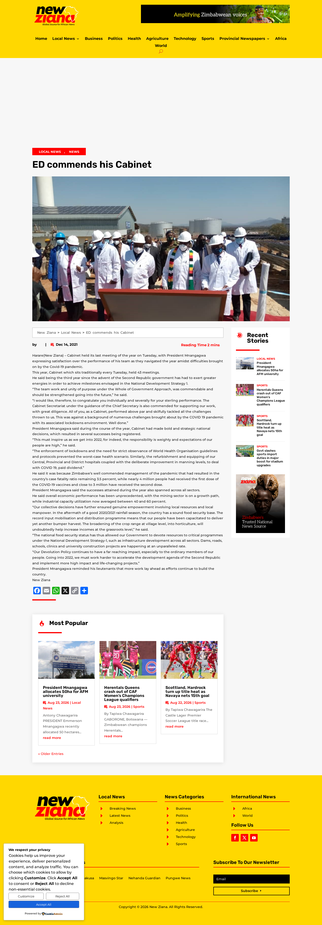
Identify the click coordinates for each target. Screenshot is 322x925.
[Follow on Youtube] (254, 838)
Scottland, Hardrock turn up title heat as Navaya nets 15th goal (187, 691)
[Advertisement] (161, 106)
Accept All (43, 904)
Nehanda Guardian (144, 878)
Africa (281, 39)
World (161, 46)
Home (41, 39)
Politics (115, 39)
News (74, 152)
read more (52, 738)
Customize (26, 896)
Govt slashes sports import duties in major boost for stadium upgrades (270, 458)
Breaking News (123, 808)
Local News (63, 39)
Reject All (62, 896)
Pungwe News (178, 878)
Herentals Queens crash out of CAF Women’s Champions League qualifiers (124, 693)
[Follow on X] (244, 838)
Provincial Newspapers (242, 39)
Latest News (120, 815)
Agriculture (157, 39)
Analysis (116, 823)
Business (94, 39)
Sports (208, 39)
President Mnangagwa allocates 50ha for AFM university (65, 691)
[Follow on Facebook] (235, 838)
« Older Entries (50, 754)
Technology (185, 39)
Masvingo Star (111, 878)
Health (134, 39)
